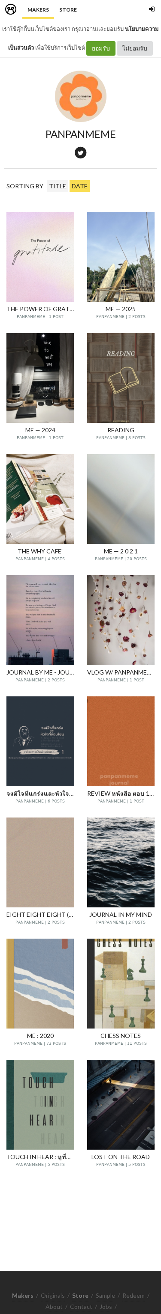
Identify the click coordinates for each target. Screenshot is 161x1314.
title (57, 186)
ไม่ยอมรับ (134, 48)
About (54, 1306)
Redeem (133, 1295)
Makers (38, 9)
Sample (105, 1295)
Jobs (106, 1306)
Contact (81, 1306)
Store (68, 9)
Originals (53, 1295)
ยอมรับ (101, 48)
